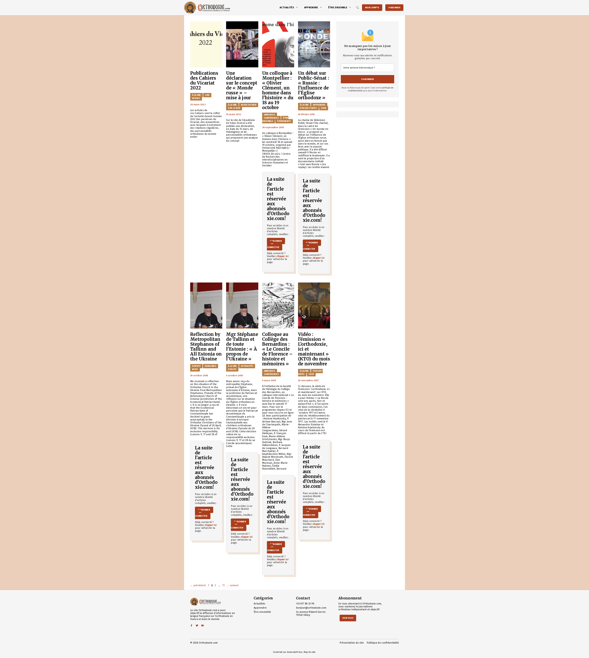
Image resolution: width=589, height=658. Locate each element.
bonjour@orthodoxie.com (311, 607)
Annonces (269, 114)
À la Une (196, 95)
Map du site (310, 652)
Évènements (284, 121)
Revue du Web (248, 105)
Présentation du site (352, 642)
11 (223, 585)
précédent (198, 585)
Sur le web (234, 108)
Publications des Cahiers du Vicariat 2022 (204, 80)
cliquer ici (282, 256)
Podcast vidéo (308, 108)
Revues (196, 98)
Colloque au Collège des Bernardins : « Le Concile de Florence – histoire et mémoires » (277, 349)
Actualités (287, 7)
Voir (323, 108)
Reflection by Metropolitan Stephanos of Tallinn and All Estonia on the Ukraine (206, 347)
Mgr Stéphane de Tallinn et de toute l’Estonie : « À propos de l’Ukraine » (242, 347)
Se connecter (273, 246)
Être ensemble (337, 7)
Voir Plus (347, 618)
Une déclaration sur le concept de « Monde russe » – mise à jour (241, 85)
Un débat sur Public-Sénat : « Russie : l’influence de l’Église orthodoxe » (313, 85)
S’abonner (276, 241)
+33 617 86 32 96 (305, 603)
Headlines (210, 366)
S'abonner (394, 7)
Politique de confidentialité (383, 642)
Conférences (271, 118)
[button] (297, 7)
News (195, 369)
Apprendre (311, 7)
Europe (196, 366)
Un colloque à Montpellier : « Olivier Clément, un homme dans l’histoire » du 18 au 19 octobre (277, 90)
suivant (233, 585)
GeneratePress (294, 652)
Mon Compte (372, 7)
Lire (207, 95)
